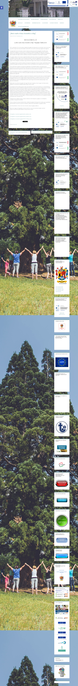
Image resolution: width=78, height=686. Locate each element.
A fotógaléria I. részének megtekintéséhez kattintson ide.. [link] (20, 114)
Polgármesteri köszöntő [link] (23, 19)
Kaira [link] (14, 684)
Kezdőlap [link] (62, 22)
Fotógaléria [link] (62, 105)
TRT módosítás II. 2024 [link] (59, 289)
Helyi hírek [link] (15, 124)
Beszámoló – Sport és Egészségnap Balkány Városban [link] (18, 133)
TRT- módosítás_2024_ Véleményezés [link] (59, 291)
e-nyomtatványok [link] (54, 22)
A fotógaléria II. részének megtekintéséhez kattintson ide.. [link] (21, 116)
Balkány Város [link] (20, 36)
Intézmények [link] (27, 22)
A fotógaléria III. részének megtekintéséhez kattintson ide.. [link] (21, 118)
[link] (1, 7)
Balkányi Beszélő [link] (35, 19)
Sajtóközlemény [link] (62, 314)
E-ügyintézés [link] (45, 22)
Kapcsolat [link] (20, 22)
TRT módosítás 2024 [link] (59, 287)
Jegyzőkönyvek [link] (52, 19)
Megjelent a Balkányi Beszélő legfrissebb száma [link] (41, 132)
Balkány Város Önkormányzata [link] (23, 14)
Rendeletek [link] (60, 19)
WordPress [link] (67, 684)
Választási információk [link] (23, 26)
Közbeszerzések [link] (44, 19)
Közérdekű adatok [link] (36, 22)
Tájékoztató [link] (62, 313)
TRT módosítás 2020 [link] (59, 286)
